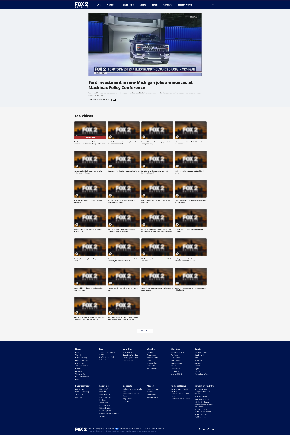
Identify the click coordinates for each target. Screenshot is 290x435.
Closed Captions (105, 411)
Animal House (152, 368)
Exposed (126, 401)
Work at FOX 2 (104, 394)
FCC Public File (104, 405)
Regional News (178, 385)
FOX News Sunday (82, 377)
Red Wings (198, 371)
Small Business (152, 397)
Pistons (197, 366)
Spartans (198, 363)
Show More (145, 331)
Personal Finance (153, 389)
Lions (196, 358)
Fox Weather (151, 366)
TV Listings (79, 394)
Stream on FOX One (204, 385)
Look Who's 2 (128, 360)
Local (77, 352)
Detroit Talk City (81, 358)
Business (78, 371)
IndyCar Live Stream (202, 402)
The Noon (174, 355)
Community (103, 403)
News (78, 349)
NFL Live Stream (201, 389)
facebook (199, 429)
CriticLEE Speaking (82, 392)
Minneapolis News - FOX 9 (180, 398)
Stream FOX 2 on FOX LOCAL (107, 353)
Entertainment (82, 385)
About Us (104, 385)
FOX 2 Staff (103, 389)
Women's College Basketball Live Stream (203, 410)
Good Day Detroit (177, 352)
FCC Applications (105, 408)
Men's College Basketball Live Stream (204, 406)
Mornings (175, 349)
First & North (199, 355)
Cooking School (176, 363)
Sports (198, 349)
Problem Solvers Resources (109, 413)
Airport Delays (152, 363)
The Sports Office (201, 352)
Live (101, 349)
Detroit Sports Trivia (130, 358)
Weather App (151, 355)
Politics (77, 379)
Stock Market (152, 394)
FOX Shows (79, 389)
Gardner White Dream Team (131, 395)
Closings (150, 352)
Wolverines (199, 360)
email (213, 429)
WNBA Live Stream (202, 414)
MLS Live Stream (201, 417)
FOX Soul (102, 360)
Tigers (197, 368)
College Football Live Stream (202, 393)
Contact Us (103, 392)
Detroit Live (79, 363)
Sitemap (102, 416)
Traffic (149, 360)
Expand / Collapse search (213, 5)
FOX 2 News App (105, 397)
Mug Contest (175, 358)
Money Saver (175, 368)
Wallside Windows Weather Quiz (133, 390)
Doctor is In (175, 371)
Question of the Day (130, 355)
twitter (204, 429)
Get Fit (173, 366)
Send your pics (128, 352)
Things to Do (80, 374)
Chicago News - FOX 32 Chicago (179, 390)
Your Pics (127, 349)
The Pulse (78, 355)
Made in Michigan (81, 360)
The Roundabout (81, 366)
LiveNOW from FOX (106, 357)
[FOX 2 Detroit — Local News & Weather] (82, 5)
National (78, 368)
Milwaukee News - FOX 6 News (180, 395)
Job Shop (102, 400)
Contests (78, 397)
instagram (208, 429)
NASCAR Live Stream (202, 399)
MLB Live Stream (201, 396)
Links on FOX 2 (176, 374)
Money (150, 385)
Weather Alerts (152, 358)
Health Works (176, 360)
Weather (151, 349)
